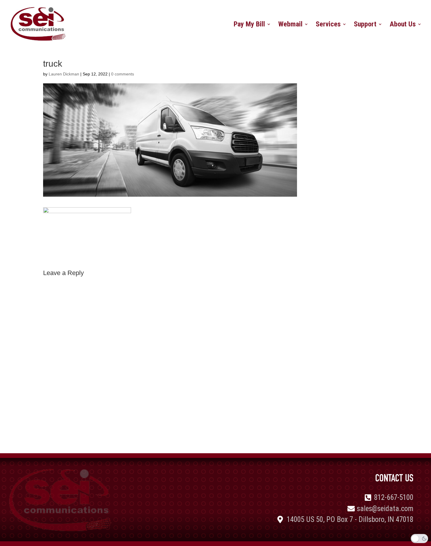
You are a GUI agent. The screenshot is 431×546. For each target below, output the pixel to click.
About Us (403, 25)
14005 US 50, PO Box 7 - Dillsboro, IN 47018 (350, 519)
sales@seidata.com (385, 508)
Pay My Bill (249, 25)
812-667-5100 (393, 497)
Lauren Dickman (64, 74)
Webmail (290, 25)
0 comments (122, 74)
